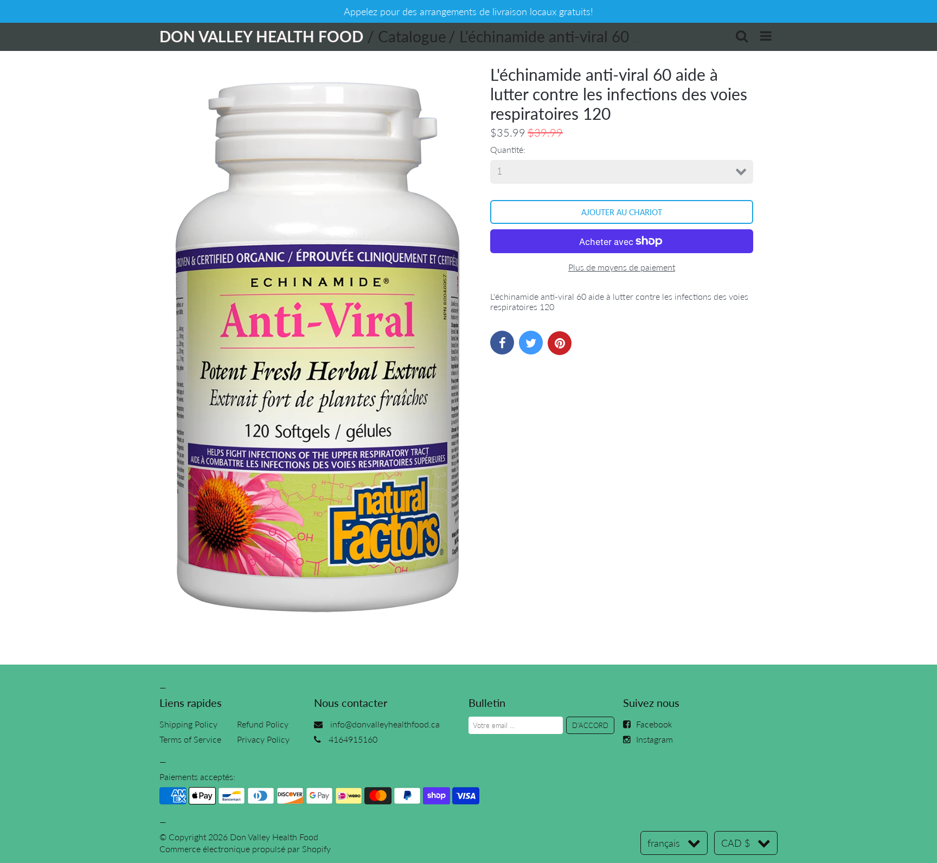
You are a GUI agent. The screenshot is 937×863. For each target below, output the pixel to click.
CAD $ (735, 843)
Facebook (654, 724)
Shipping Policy (188, 724)
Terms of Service (190, 739)
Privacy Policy (263, 739)
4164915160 (353, 739)
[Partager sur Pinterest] (560, 343)
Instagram (654, 739)
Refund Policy (262, 724)
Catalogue (412, 36)
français (663, 843)
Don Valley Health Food (274, 837)
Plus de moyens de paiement (621, 267)
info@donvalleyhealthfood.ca (385, 724)
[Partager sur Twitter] (531, 343)
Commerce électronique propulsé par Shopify (245, 848)
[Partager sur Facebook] (502, 343)
